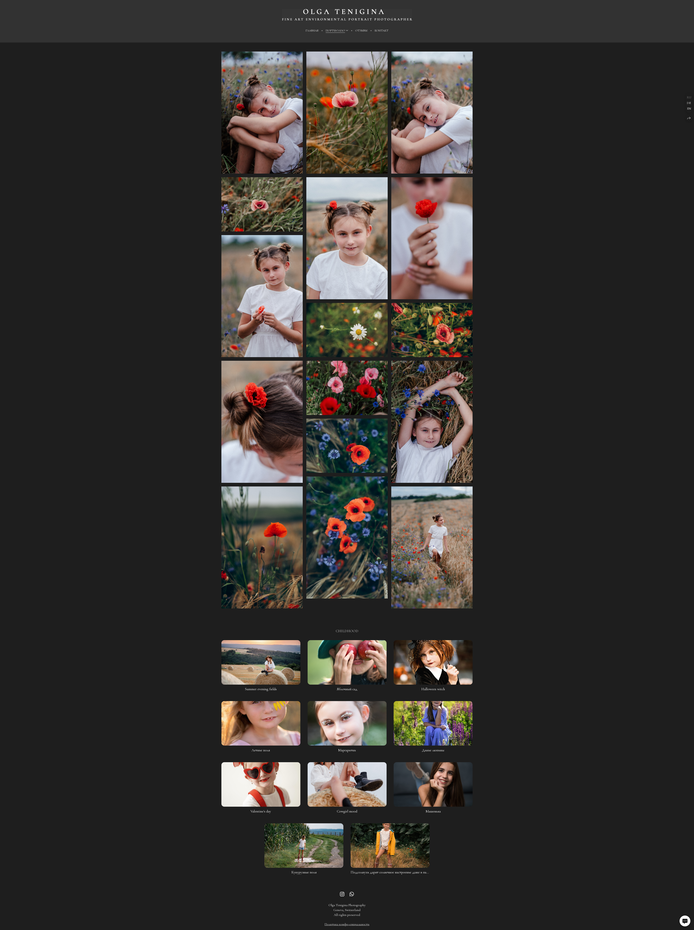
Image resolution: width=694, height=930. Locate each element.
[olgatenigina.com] (347, 14)
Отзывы (361, 30)
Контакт (381, 30)
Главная (312, 30)
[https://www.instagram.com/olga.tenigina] (342, 894)
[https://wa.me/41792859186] (352, 894)
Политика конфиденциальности (347, 924)
